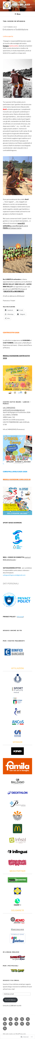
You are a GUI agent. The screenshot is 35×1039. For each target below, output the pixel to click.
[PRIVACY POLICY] (16, 1024)
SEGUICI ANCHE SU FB (12, 630)
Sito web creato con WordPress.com (14, 1034)
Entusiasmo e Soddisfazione (15, 29)
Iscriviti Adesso (10, 1000)
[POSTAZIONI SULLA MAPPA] (11, 1024)
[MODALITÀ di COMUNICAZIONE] (28, 1019)
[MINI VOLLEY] (22, 1019)
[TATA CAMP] (28, 1024)
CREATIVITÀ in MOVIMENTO (14, 291)
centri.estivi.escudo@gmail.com (14, 410)
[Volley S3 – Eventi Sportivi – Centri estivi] (5, 1028)
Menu (18, 14)
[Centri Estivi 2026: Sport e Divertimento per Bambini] (5, 1019)
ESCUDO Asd (21, 4)
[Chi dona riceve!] (11, 1019)
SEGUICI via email (11, 980)
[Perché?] (5, 1024)
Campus (6, 46)
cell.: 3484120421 (9, 408)
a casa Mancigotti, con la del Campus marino (15, 226)
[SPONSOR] (22, 1024)
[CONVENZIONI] (16, 1019)
